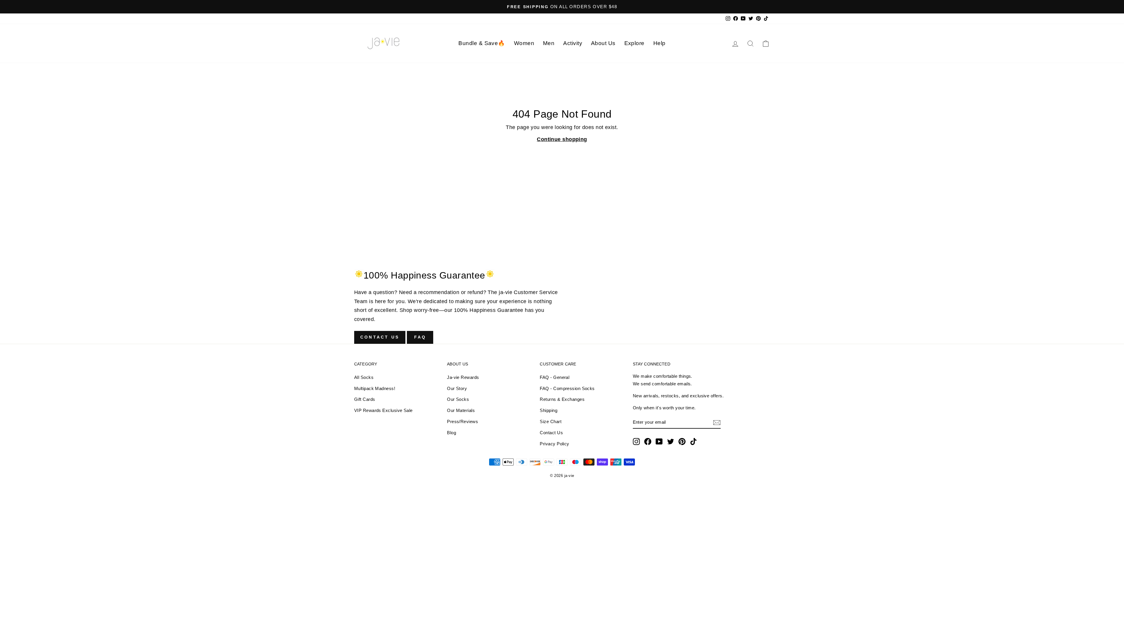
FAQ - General (554, 377)
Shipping (548, 410)
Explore (634, 43)
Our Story (457, 388)
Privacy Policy (554, 443)
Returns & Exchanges (562, 399)
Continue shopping (562, 139)
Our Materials (461, 410)
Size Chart (550, 421)
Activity (572, 43)
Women (524, 43)
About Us (603, 43)
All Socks (363, 377)
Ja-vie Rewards (463, 377)
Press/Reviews (462, 421)
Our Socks (458, 399)
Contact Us (379, 337)
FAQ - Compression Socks (567, 388)
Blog (451, 432)
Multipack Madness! (374, 388)
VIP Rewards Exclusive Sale (383, 410)
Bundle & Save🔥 (481, 43)
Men (548, 43)
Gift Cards (364, 399)
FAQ (420, 337)
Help (659, 43)
